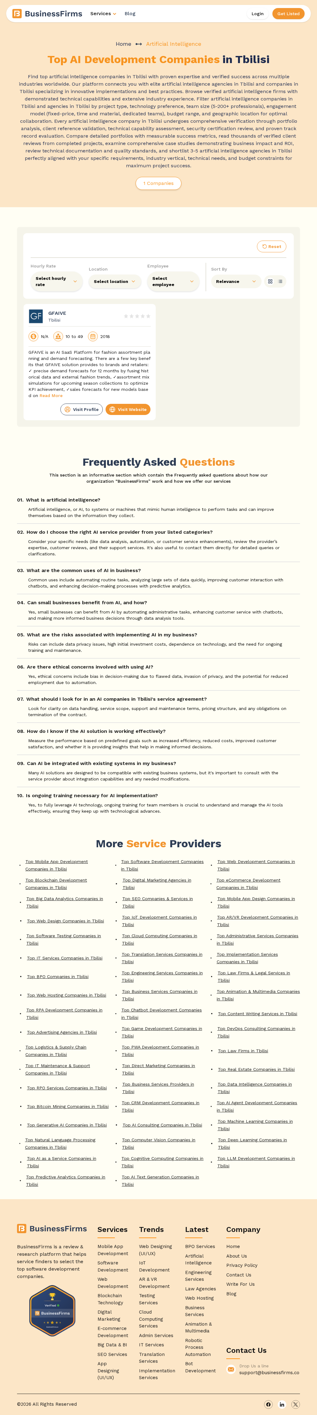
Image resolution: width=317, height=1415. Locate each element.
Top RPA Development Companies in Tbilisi (64, 1013)
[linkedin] (282, 1404)
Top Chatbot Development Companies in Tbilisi (161, 1013)
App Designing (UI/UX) (108, 1370)
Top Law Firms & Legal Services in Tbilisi (254, 976)
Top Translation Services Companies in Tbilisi (162, 958)
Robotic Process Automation (198, 1347)
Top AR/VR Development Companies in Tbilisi (257, 921)
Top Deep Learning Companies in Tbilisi (252, 1143)
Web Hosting (199, 1298)
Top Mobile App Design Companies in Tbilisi (256, 902)
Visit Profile (86, 409)
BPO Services (200, 1246)
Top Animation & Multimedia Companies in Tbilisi (258, 995)
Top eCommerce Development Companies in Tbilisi (248, 884)
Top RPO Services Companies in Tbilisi (67, 1087)
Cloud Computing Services (151, 1319)
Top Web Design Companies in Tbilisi (65, 920)
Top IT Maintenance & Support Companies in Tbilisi (57, 1069)
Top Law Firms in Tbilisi (243, 1050)
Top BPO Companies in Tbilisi (58, 976)
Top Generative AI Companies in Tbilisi (67, 1124)
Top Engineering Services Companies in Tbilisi (162, 976)
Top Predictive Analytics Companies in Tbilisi (65, 1180)
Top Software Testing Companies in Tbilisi (63, 939)
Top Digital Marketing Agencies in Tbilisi (157, 884)
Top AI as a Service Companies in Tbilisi (61, 1162)
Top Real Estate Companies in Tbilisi (256, 1069)
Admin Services (156, 1335)
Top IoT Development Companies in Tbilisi (159, 921)
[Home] (47, 13)
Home (123, 44)
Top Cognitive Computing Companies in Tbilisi (162, 1162)
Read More (51, 395)
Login (258, 13)
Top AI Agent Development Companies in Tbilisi (257, 1106)
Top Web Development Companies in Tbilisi (256, 865)
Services (100, 13)
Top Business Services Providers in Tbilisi (158, 1088)
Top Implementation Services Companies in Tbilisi (247, 958)
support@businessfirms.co (269, 1372)
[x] (295, 1404)
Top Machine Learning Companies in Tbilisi (255, 1125)
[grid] (270, 281)
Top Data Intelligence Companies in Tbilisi (255, 1088)
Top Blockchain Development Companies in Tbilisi (56, 884)
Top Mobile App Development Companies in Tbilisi (56, 865)
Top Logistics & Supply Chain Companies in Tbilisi (55, 1051)
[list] (280, 281)
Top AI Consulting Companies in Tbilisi (162, 1124)
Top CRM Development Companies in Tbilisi (160, 1106)
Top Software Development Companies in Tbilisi (162, 865)
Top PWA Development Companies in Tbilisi (160, 1051)
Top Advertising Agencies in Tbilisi (62, 1032)
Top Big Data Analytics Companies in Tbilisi (64, 902)
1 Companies (158, 183)
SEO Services (112, 1354)
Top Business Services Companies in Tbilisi (160, 995)
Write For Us (240, 1284)
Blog (130, 13)
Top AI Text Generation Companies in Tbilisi (160, 1180)
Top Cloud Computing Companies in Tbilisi (159, 939)
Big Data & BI (112, 1345)
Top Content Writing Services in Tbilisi (257, 1013)
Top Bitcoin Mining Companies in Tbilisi (68, 1106)
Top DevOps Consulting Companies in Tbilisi (256, 1032)
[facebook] (268, 1404)
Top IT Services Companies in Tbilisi (64, 957)
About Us (236, 1256)
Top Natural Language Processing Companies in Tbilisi (60, 1143)
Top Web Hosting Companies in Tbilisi (66, 995)
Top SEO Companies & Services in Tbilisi (157, 902)
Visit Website (132, 409)
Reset (274, 246)
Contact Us (238, 1275)
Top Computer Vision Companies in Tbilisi (158, 1143)
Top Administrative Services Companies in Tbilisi (257, 939)
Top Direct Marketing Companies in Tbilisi (158, 1069)
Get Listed (288, 13)
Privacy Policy (242, 1265)
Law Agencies (200, 1289)
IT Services (151, 1345)
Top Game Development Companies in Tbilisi (162, 1032)
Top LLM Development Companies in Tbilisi (256, 1162)
